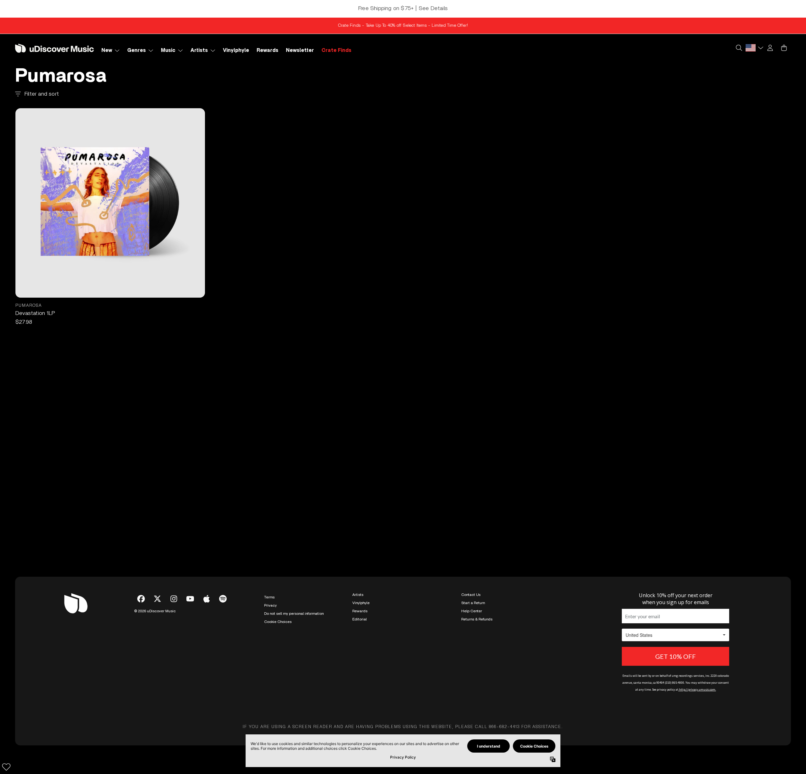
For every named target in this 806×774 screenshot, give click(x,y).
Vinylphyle (361, 603)
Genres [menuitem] (136, 50)
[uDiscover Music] (54, 48)
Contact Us (470, 595)
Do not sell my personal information (294, 613)
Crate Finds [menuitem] (336, 50)
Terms (269, 597)
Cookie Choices (278, 622)
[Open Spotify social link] (223, 599)
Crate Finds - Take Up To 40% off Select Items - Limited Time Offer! (403, 25)
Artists (357, 595)
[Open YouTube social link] (190, 599)
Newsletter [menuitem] (300, 50)
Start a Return (473, 603)
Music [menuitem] (168, 50)
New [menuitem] (106, 50)
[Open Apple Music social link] (206, 599)
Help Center (471, 611)
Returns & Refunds (476, 619)
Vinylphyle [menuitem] (236, 50)
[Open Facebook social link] (141, 599)
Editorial (359, 619)
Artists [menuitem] (199, 50)
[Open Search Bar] (738, 47)
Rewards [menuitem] (267, 50)
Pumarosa (28, 306)
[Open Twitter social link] (157, 599)
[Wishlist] (6, 766)
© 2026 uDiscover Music (155, 611)
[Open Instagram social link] (174, 599)
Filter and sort (42, 94)
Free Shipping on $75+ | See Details (403, 8)
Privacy (270, 605)
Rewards (359, 611)
